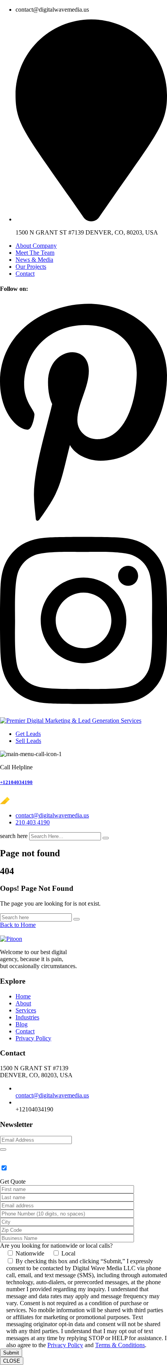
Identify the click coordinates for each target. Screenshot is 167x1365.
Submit (11, 1353)
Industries (27, 1017)
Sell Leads (28, 740)
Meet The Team (35, 252)
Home (23, 996)
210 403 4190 (33, 822)
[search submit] (106, 838)
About (23, 1003)
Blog (22, 1024)
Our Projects (31, 266)
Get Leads (28, 733)
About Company (36, 245)
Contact (25, 273)
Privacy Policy (33, 1038)
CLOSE (11, 1361)
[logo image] (26, 802)
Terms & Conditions (120, 1345)
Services (26, 1010)
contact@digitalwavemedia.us (52, 815)
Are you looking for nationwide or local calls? (56, 1245)
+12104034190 (16, 782)
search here (14, 836)
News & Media (34, 259)
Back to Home (18, 925)
